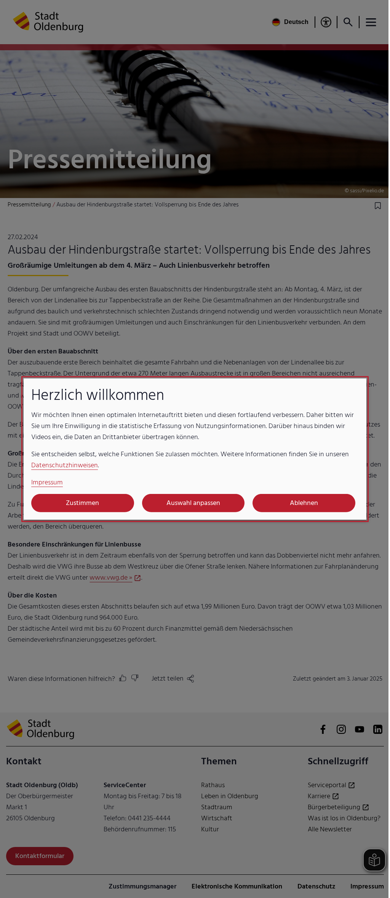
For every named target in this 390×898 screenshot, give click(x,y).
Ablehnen (304, 502)
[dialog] (195, 449)
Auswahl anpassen (193, 502)
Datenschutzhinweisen (64, 464)
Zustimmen (82, 502)
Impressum (47, 481)
